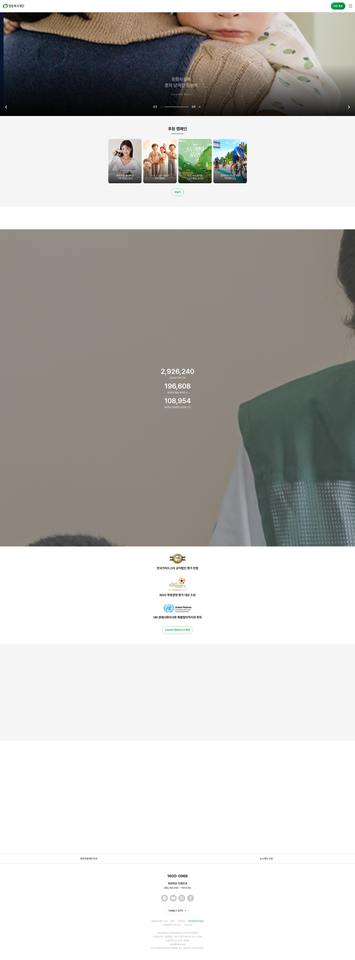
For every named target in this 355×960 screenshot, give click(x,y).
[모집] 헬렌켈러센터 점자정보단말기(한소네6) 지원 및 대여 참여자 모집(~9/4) (152, 772)
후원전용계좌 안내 (88, 858)
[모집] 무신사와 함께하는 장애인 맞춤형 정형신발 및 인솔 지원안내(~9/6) (150, 823)
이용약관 (181, 921)
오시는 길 (188, 925)
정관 (172, 921)
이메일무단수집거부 (172, 925)
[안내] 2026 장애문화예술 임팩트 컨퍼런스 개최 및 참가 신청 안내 (146, 789)
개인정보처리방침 (196, 921)
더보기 (177, 192)
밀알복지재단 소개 (159, 921)
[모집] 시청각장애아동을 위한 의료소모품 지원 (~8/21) (141, 806)
